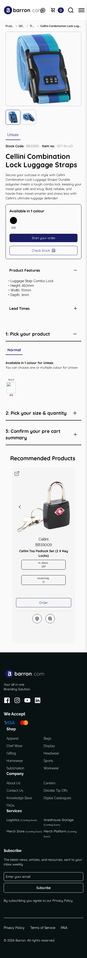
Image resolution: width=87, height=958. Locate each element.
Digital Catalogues (57, 798)
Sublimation (15, 768)
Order (43, 603)
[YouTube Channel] (27, 701)
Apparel (12, 738)
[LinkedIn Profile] (37, 701)
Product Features (24, 270)
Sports (48, 761)
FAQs (10, 805)
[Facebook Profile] (7, 701)
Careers (49, 783)
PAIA (64, 928)
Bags (47, 738)
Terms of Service (42, 928)
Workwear (51, 768)
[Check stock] (37, 618)
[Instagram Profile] (17, 701)
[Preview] (50, 618)
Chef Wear (14, 746)
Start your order (43, 238)
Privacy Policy (62, 900)
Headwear (51, 753)
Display (49, 746)
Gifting (11, 753)
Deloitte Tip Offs (56, 790)
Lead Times (19, 308)
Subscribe (43, 888)
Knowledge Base (19, 798)
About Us (13, 783)
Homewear (14, 761)
